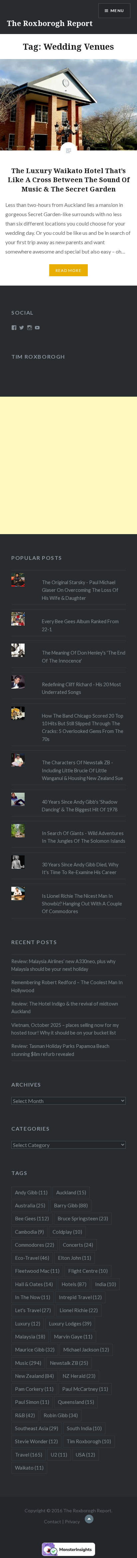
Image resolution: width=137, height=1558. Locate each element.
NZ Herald (79, 1376)
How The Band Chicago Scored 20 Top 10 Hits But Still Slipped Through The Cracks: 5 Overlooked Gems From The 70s (82, 727)
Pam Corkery (34, 1389)
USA (85, 1455)
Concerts (78, 1245)
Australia (30, 1205)
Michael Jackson (86, 1349)
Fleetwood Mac (37, 1271)
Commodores (34, 1245)
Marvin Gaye (73, 1336)
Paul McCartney (85, 1389)
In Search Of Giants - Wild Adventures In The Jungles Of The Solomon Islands (83, 837)
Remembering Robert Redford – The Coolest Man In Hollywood (67, 986)
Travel (28, 1455)
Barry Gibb (71, 1205)
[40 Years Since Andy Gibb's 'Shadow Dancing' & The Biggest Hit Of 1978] (68, 792)
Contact (52, 1521)
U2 (59, 1455)
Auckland (71, 1192)
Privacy (72, 1521)
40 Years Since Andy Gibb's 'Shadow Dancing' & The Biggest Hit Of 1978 (79, 805)
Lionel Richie (79, 1310)
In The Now (32, 1297)
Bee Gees (32, 1218)
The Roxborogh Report (50, 23)
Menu (117, 10)
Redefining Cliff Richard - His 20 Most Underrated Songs (81, 688)
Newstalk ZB (69, 1363)
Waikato (29, 1468)
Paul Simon (32, 1402)
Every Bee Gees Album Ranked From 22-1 (80, 625)
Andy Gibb (31, 1192)
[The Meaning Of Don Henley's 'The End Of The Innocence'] (68, 643)
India (105, 1284)
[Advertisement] (68, 465)
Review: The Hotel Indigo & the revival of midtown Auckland (64, 1007)
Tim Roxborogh (38, 356)
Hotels (74, 1284)
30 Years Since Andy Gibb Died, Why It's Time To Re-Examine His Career (80, 868)
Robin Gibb (61, 1415)
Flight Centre (88, 1271)
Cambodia (29, 1232)
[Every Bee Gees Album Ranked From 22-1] (68, 612)
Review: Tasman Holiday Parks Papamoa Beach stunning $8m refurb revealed (60, 1050)
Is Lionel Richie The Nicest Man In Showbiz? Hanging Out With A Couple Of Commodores (82, 903)
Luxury (27, 1323)
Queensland (76, 1402)
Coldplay (67, 1232)
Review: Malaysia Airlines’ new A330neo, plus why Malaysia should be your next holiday (63, 965)
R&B (25, 1415)
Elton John (74, 1258)
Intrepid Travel (80, 1297)
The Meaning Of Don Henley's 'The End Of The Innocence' (83, 656)
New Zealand (34, 1376)
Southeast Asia (36, 1428)
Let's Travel (33, 1310)
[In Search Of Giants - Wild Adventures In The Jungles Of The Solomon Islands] (68, 824)
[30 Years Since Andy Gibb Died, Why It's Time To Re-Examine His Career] (68, 855)
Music (28, 1363)
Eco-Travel (32, 1258)
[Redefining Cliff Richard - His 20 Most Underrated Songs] (68, 675)
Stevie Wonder (36, 1441)
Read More (68, 270)
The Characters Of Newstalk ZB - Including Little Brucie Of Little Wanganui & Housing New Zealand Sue (82, 770)
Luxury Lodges (70, 1323)
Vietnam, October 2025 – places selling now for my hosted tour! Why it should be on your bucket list (65, 1029)
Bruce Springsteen (83, 1218)
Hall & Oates (34, 1284)
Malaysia (30, 1336)
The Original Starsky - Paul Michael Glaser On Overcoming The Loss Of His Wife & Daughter (80, 590)
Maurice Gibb (35, 1349)
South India (84, 1428)
